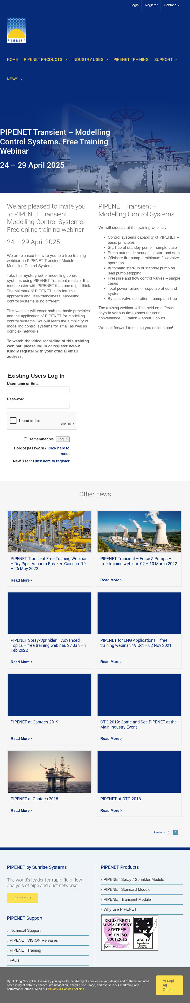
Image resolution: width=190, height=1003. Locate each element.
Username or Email (23, 384)
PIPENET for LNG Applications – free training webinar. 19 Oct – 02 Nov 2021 (139, 613)
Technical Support (25, 930)
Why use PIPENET (120, 909)
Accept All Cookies (169, 985)
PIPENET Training (25, 950)
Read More (20, 580)
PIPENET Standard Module (127, 889)
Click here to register (51, 461)
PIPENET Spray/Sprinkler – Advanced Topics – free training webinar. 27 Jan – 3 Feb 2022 (49, 613)
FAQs (14, 960)
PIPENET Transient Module (127, 899)
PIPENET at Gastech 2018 (49, 771)
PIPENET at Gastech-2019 (49, 695)
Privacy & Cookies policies (66, 989)
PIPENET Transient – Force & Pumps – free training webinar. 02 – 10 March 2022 (139, 531)
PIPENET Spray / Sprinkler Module (134, 879)
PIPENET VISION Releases (34, 940)
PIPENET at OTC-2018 (139, 771)
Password (16, 399)
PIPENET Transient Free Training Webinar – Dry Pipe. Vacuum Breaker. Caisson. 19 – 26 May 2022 (49, 531)
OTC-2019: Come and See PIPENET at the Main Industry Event (139, 695)
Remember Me (41, 439)
